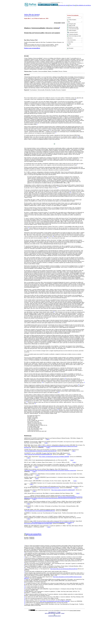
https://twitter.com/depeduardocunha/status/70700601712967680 (54, 456)
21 (35, 403)
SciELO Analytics (72, 19)
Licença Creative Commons (75, 610)
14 (53, 311)
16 (42, 382)
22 (58, 409)
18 (78, 384)
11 (28, 227)
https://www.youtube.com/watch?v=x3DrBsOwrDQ (63, 490)
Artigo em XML (72, 25)
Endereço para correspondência (32, 48)
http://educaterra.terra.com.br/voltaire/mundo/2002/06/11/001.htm (40, 510)
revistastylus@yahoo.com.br (54, 615)
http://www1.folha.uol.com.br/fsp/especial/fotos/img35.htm (64, 568)
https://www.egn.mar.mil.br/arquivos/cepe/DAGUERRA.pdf (38, 454)
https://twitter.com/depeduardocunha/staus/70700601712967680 (54, 601)
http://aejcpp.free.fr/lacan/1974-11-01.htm (49, 487)
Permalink (71, 48)
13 (47, 237)
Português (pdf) (72, 23)
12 (53, 236)
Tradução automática (73, 34)
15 (65, 378)
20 (27, 401)
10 (70, 192)
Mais (70, 44)
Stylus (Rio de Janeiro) (32, 14)
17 (84, 382)
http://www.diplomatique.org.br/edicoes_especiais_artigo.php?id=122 (40, 451)
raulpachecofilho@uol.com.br (34, 535)
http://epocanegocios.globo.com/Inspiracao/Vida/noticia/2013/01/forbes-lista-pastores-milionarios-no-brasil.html (50, 470)
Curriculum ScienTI (73, 32)
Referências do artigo (73, 27)
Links (47, 439)
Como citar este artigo (74, 28)
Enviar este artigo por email (75, 36)
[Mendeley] (68, 44)
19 (58, 392)
